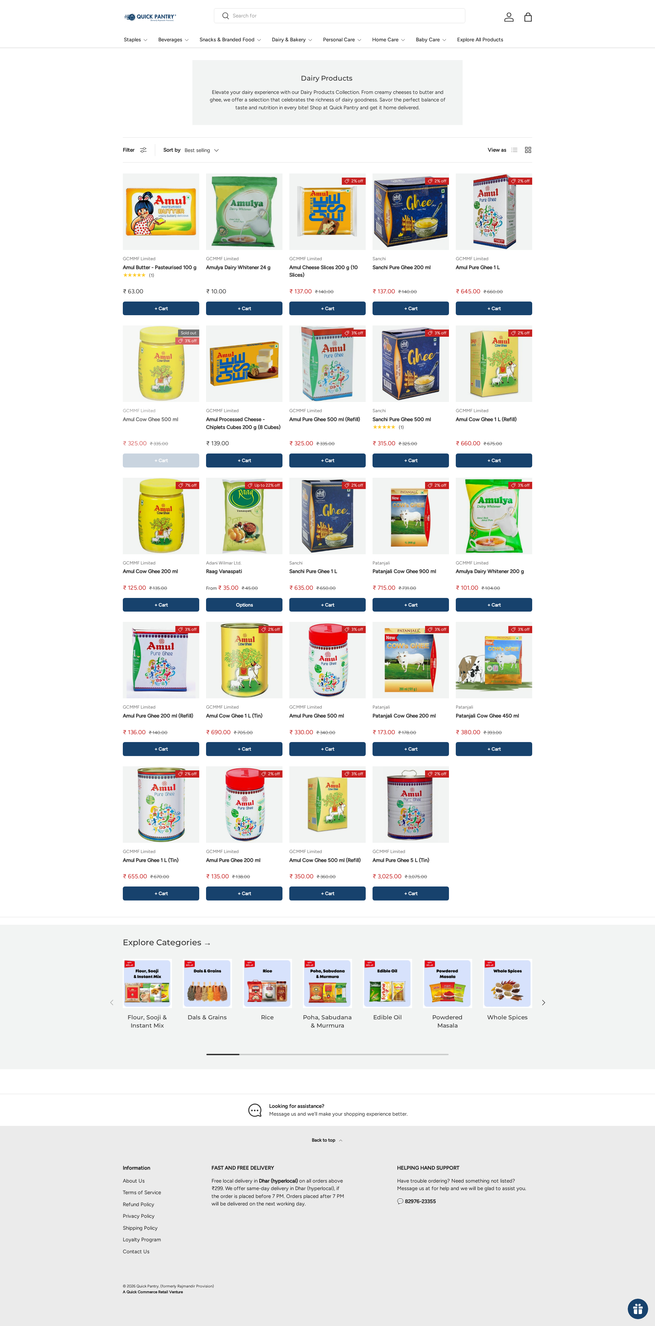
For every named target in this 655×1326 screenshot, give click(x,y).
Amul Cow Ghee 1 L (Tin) (234, 716)
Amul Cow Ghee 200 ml (150, 571)
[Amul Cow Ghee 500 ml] (161, 363)
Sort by (171, 150)
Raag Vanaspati (224, 571)
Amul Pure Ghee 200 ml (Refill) (158, 716)
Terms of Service (142, 1192)
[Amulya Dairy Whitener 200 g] (494, 516)
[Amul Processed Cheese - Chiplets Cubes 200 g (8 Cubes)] (244, 363)
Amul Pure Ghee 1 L (478, 267)
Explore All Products (480, 40)
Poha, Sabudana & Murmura (327, 1021)
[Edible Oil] (387, 983)
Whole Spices (507, 1017)
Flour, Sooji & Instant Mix (147, 1021)
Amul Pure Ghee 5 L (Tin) (401, 860)
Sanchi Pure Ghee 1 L (313, 571)
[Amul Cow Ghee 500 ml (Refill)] (327, 804)
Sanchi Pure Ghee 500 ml (402, 419)
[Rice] (267, 983)
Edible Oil (387, 1017)
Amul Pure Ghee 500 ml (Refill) (324, 419)
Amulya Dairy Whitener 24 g (238, 267)
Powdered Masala (447, 1021)
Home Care (385, 40)
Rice (267, 1017)
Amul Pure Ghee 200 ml (233, 860)
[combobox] (339, 16)
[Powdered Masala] (447, 983)
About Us (134, 1181)
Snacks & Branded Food (227, 40)
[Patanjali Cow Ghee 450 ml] (494, 660)
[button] (528, 17)
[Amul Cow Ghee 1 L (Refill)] (494, 363)
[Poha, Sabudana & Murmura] (327, 983)
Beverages (170, 40)
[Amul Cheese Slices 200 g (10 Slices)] (327, 211)
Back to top (324, 1140)
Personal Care (339, 40)
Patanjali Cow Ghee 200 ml (404, 716)
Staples (132, 40)
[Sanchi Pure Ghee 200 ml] (411, 211)
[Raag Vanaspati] (244, 516)
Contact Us (136, 1251)
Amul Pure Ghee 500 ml (316, 716)
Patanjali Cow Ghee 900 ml (404, 571)
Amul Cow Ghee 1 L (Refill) (486, 419)
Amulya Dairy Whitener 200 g (490, 571)
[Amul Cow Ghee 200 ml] (161, 516)
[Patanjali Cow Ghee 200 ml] (411, 660)
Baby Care (428, 40)
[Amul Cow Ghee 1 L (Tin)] (244, 660)
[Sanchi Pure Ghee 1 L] (327, 516)
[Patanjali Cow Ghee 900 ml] (411, 516)
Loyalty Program (142, 1240)
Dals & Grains (207, 1017)
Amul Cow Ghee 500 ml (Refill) (325, 860)
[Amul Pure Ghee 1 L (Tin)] (161, 804)
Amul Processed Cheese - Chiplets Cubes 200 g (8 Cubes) (243, 423)
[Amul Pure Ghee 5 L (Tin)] (411, 804)
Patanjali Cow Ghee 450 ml (487, 716)
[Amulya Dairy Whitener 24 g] (244, 211)
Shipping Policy (140, 1228)
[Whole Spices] (507, 983)
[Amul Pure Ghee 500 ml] (327, 660)
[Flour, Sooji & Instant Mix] (147, 983)
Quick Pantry (147, 1286)
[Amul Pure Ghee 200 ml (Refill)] (161, 660)
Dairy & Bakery (289, 40)
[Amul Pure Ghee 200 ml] (244, 804)
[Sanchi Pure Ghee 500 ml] (411, 363)
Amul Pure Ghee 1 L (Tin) (150, 860)
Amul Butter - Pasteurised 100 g (159, 267)
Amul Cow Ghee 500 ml (150, 419)
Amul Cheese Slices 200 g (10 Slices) (323, 271)
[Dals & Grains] (207, 983)
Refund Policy (138, 1204)
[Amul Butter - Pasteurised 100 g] (161, 211)
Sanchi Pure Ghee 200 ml (402, 267)
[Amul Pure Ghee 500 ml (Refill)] (327, 363)
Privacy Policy (139, 1216)
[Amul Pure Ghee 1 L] (494, 211)
